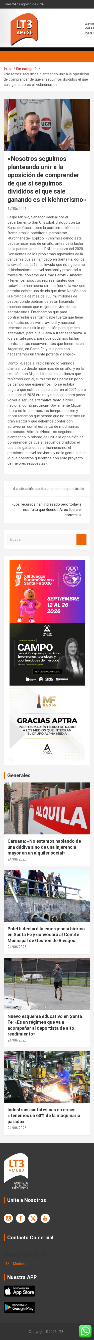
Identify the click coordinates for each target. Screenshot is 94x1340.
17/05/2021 (17, 209)
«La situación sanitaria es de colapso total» (48, 488)
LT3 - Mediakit (15, 1263)
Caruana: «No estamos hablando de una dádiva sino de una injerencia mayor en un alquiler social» (44, 847)
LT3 (60, 1331)
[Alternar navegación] (10, 56)
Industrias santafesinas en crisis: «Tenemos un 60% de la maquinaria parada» (44, 1115)
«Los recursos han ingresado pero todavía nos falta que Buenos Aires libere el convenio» (46, 509)
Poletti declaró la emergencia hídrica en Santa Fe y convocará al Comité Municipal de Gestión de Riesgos (46, 934)
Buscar (81, 539)
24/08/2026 (17, 859)
